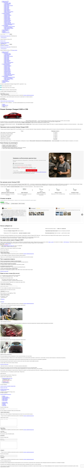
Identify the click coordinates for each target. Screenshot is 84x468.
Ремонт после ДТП (5, 1)
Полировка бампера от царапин (9, 26)
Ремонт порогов (5, 29)
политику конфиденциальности (28, 95)
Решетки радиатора (7, 12)
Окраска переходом (7, 73)
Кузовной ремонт (5, 52)
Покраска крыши (7, 17)
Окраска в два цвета (7, 72)
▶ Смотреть (2, 435)
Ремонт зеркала (6, 10)
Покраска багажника (7, 15)
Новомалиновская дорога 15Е (9, 245)
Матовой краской (7, 21)
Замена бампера (7, 79)
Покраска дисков (7, 66)
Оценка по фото (14, 50)
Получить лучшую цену (4, 271)
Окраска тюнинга (7, 19)
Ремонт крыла (6, 8)
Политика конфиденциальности (5, 394)
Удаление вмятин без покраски (9, 23)
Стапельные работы (7, 3)
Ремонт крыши (6, 59)
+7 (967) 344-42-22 (23, 167)
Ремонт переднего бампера (8, 28)
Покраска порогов (7, 18)
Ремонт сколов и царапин (8, 5)
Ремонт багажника (7, 9)
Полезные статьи (5, 402)
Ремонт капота (6, 6)
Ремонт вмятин (6, 4)
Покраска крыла (7, 16)
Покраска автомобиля (6, 13)
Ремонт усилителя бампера (8, 11)
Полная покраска (7, 14)
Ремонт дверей (6, 7)
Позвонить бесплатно (6, 32)
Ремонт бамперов (5, 25)
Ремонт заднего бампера (8, 27)
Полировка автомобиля (8, 24)
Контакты (4, 31)
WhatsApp (6, 244)
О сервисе (4, 404)
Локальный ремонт (7, 53)
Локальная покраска (7, 20)
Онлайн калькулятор (5, 30)
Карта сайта (4, 405)
